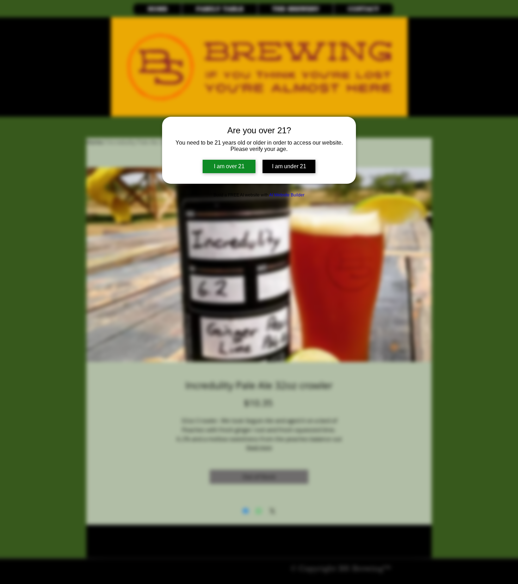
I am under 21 (289, 166)
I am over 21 (229, 166)
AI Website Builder (286, 195)
